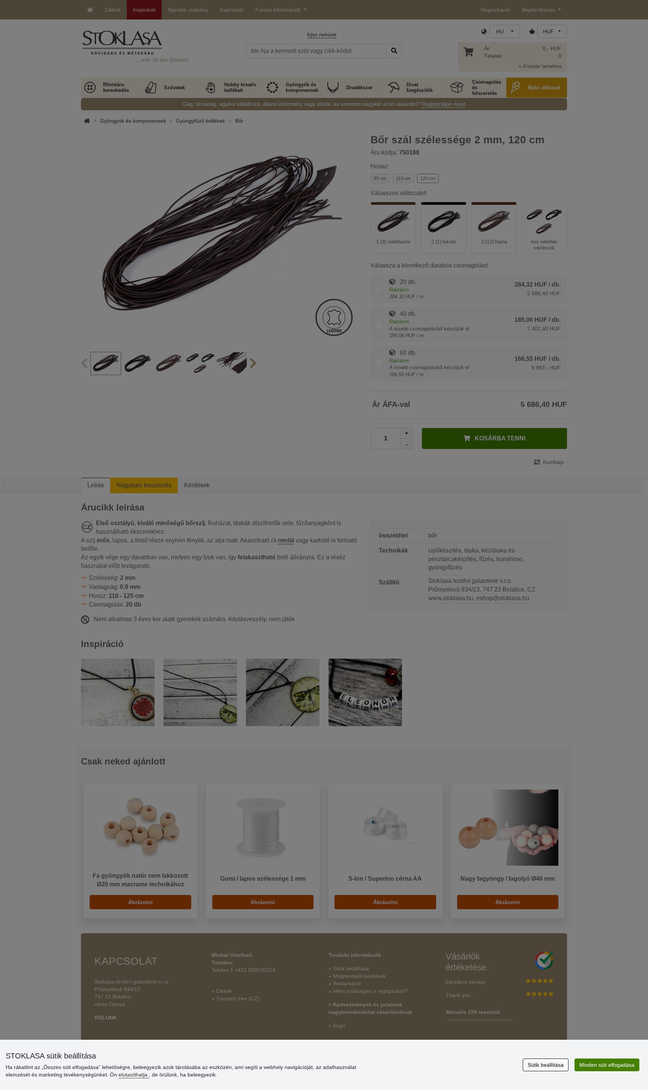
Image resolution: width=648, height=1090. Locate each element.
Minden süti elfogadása (606, 1065)
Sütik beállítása (546, 1065)
